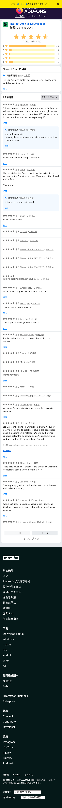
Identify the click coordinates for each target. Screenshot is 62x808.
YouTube (8, 747)
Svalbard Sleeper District (32, 522)
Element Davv (24, 27)
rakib (22, 169)
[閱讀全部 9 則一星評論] (32, 62)
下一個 (44, 533)
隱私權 (6, 774)
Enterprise (9, 701)
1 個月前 (30, 197)
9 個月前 (40, 334)
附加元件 (8, 570)
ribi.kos (23, 423)
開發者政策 (9, 597)
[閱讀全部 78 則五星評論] (32, 46)
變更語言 (7, 792)
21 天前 (30, 154)
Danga (23, 353)
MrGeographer (27, 334)
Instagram (9, 741)
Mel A (22, 362)
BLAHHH (24, 371)
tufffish (23, 319)
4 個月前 (34, 240)
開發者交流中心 (12, 592)
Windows (8, 639)
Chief (22, 216)
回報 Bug (8, 613)
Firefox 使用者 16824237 (32, 267)
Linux (6, 660)
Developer (9, 726)
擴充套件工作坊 (12, 586)
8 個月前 (36, 303)
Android (7, 655)
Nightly (7, 680)
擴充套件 (20, 15)
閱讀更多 (7, 450)
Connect (8, 716)
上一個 (17, 533)
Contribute (9, 721)
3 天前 (33, 104)
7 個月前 (49, 258)
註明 (11, 780)
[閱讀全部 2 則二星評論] (32, 58)
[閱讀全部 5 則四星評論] (32, 50)
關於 (5, 576)
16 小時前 (30, 129)
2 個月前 (31, 169)
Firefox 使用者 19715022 (32, 258)
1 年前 (31, 386)
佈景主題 (31, 15)
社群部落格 (9, 602)
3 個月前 (33, 231)
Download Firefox (13, 633)
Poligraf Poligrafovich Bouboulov (23, 279)
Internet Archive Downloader (27, 23)
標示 (5, 89)
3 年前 (27, 75)
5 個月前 (49, 249)
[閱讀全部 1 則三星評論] (32, 54)
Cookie (16, 774)
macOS (7, 644)
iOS (5, 649)
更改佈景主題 (9, 797)
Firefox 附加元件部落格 (16, 581)
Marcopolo (25, 303)
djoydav (24, 104)
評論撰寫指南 (10, 618)
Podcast (8, 763)
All (4, 665)
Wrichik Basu (26, 288)
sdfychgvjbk (26, 404)
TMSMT (24, 240)
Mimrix (23, 386)
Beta (6, 686)
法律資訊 (29, 774)
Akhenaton (25, 463)
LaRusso (24, 481)
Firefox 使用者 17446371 (32, 249)
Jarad (22, 154)
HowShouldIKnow (28, 500)
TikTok (7, 752)
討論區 (7, 608)
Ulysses (23, 231)
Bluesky (7, 757)
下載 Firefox (21, 4)
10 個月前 (34, 371)
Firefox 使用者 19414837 (32, 395)
